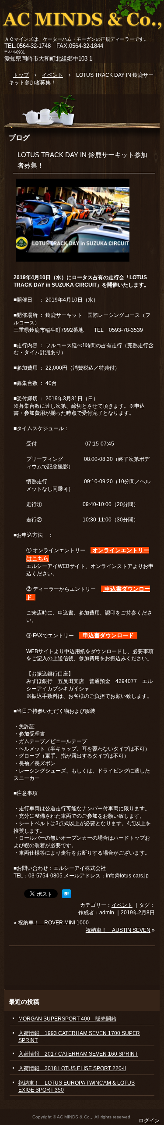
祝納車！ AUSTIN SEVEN (118, 930)
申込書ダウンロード (108, 635)
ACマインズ (82, 19)
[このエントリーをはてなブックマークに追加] (66, 896)
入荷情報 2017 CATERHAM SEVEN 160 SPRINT (78, 1054)
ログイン (149, 1121)
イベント (122, 905)
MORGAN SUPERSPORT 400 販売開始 (67, 1019)
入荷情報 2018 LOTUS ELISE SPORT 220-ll (72, 1068)
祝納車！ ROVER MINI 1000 (53, 923)
